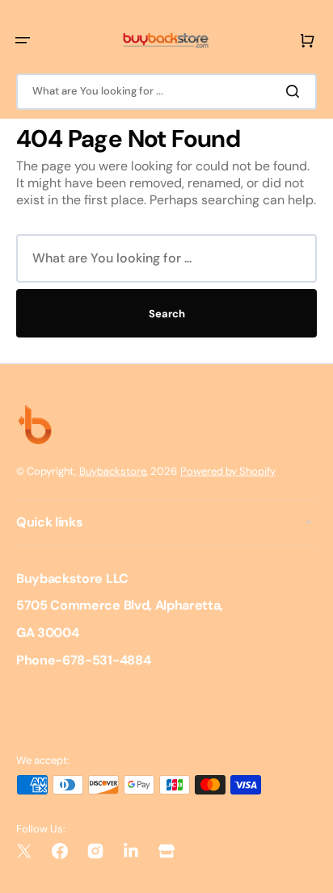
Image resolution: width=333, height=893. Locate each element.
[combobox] (166, 91)
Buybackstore (112, 471)
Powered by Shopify (228, 471)
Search (167, 314)
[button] (22, 40)
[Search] (296, 91)
